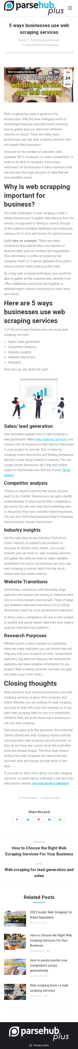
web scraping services (51, 439)
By (28, 797)
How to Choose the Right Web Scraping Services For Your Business (51, 940)
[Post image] (15, 919)
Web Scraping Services (21, 72)
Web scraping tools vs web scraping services (49, 987)
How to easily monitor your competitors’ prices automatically (48, 965)
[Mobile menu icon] (70, 8)
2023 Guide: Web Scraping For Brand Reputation (51, 914)
